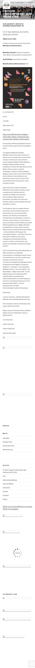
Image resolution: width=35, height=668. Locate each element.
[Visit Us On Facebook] (10, 506)
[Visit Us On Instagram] (10, 509)
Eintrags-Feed (7, 442)
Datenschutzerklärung (10, 480)
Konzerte (6, 495)
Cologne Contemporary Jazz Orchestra (17, 14)
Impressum (6, 488)
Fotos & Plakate (8, 484)
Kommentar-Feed (8, 446)
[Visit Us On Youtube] (25, 506)
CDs (4, 476)
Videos (5, 499)
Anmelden (6, 438)
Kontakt (5, 491)
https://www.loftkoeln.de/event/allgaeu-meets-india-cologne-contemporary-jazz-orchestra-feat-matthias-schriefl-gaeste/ (16, 137)
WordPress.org (8, 450)
